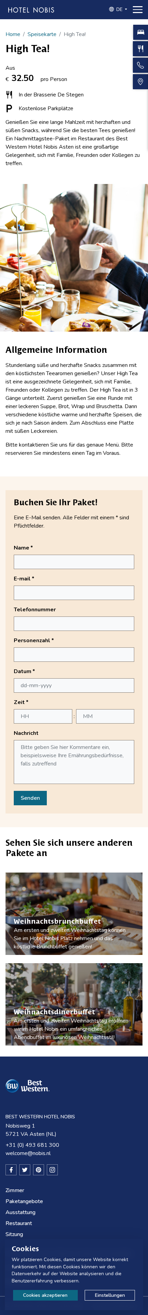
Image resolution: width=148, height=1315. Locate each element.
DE (119, 9)
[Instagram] (52, 1169)
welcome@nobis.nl (28, 1153)
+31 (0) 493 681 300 (32, 1145)
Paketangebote (24, 1201)
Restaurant (19, 1223)
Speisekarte (42, 34)
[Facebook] (11, 1169)
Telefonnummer (35, 609)
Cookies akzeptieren (45, 1295)
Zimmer (15, 1190)
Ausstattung (20, 1212)
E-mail (24, 578)
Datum (24, 671)
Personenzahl (34, 640)
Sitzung (14, 1234)
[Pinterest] (38, 1169)
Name (23, 548)
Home (13, 34)
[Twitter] (24, 1169)
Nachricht (26, 733)
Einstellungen (110, 1295)
